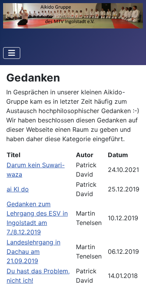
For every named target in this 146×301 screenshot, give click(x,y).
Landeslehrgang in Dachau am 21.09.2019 (33, 251)
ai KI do (18, 189)
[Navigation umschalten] (11, 53)
